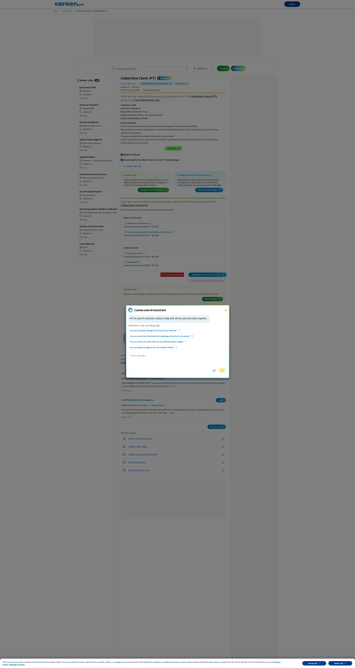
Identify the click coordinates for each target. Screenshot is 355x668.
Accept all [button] (312, 663)
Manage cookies (17, 664)
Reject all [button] (338, 663)
